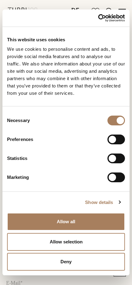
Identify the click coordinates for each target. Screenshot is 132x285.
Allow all (66, 221)
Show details (99, 202)
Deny (66, 261)
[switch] (116, 139)
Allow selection (66, 241)
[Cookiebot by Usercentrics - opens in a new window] (98, 18)
